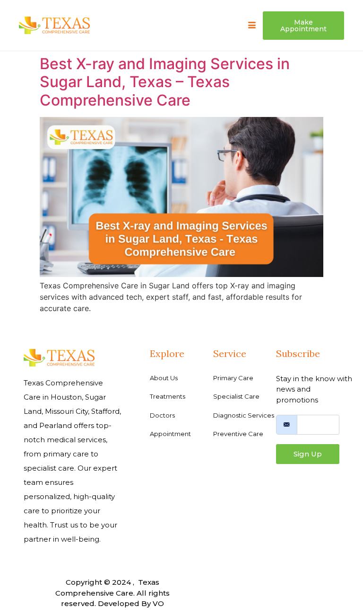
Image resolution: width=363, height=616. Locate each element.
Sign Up (308, 453)
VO (158, 603)
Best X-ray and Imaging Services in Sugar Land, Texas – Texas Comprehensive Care (165, 81)
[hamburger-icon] (252, 25)
